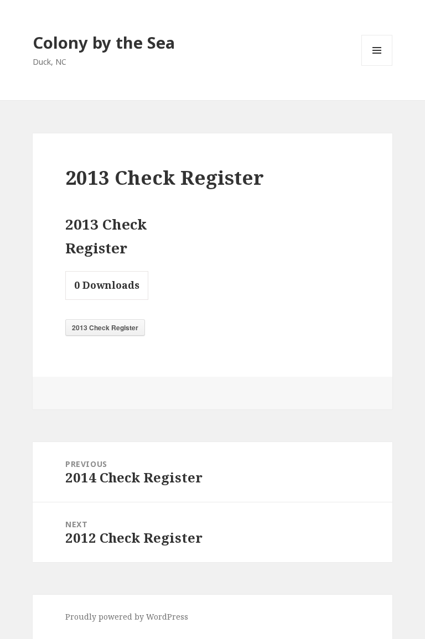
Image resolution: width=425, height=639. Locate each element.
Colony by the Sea (104, 42)
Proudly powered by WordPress (126, 616)
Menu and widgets (377, 65)
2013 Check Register (105, 328)
